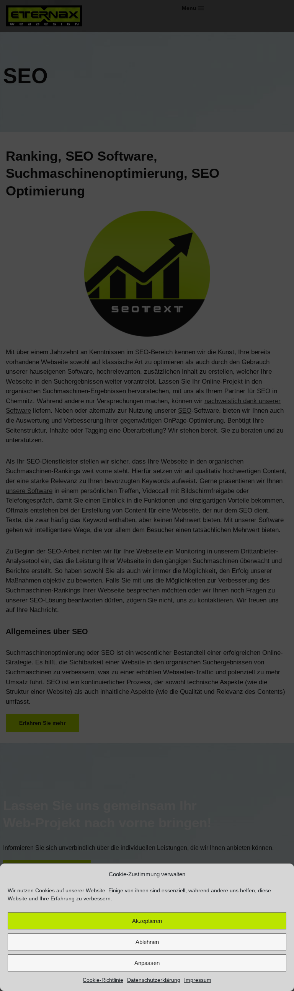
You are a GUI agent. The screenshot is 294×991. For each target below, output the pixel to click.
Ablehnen (147, 942)
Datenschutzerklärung (153, 980)
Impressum (197, 980)
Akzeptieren (147, 921)
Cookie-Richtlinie (103, 980)
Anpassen (147, 963)
